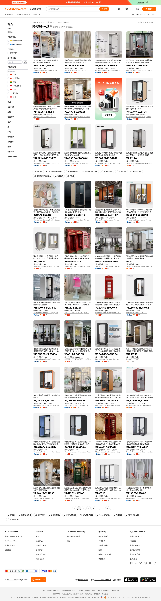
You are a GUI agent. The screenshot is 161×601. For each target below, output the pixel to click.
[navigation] (18, 265)
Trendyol (105, 590)
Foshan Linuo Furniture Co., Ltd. (107, 359)
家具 (42, 22)
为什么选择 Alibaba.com (13, 536)
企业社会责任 (10, 545)
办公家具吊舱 (55, 515)
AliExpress (47, 590)
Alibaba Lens (12, 580)
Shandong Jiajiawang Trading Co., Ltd (46, 220)
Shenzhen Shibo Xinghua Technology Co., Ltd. (77, 266)
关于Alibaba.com (11, 531)
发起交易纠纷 (103, 545)
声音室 (12, 515)
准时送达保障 (41, 545)
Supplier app (83, 580)
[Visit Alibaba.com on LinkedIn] (135, 563)
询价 (68, 541)
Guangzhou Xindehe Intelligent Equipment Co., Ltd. (139, 117)
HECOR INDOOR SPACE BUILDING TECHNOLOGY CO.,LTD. (108, 163)
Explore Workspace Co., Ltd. (136, 313)
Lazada (80, 590)
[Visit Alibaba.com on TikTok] (154, 563)
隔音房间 (119, 515)
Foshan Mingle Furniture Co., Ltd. (107, 220)
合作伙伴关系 (135, 554)
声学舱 (72, 176)
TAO (98, 590)
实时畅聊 (102, 541)
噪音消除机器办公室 (55, 171)
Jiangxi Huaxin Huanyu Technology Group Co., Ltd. (139, 266)
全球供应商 (35, 9)
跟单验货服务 (41, 554)
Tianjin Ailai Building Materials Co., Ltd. (139, 163)
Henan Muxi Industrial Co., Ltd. (75, 70)
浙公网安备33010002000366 (119, 597)
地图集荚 (60, 176)
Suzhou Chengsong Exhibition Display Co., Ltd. (108, 498)
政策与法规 (40, 559)
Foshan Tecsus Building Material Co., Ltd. (108, 405)
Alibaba (35, 22)
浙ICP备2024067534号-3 (140, 597)
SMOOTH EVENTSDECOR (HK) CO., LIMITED (77, 359)
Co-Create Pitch (11, 541)
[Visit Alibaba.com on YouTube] (150, 563)
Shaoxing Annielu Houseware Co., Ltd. (108, 452)
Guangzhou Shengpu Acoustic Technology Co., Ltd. (77, 117)
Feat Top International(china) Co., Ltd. (108, 313)
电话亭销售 (41, 515)
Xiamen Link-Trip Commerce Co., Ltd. (77, 405)
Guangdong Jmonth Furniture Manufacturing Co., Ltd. (77, 452)
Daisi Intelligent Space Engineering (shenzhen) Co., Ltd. (46, 359)
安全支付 (39, 536)
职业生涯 (8, 550)
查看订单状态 (135, 545)
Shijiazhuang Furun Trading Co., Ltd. (139, 498)
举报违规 (102, 559)
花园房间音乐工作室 (91, 171)
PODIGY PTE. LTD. (132, 359)
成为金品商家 (135, 550)
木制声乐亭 (122, 171)
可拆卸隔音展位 (73, 171)
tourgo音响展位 (104, 515)
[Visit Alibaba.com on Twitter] (140, 563)
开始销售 (133, 541)
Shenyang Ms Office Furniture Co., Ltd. (46, 452)
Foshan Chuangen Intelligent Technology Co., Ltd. (139, 70)
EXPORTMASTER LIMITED (43, 498)
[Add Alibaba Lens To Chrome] (38, 579)
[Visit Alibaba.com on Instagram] (145, 563)
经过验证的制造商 (73, 536)
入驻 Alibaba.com (136, 536)
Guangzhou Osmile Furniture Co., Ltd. (77, 163)
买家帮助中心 (103, 536)
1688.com (56, 590)
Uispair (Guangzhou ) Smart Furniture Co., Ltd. (139, 452)
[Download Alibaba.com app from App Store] (131, 579)
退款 (100, 550)
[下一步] (112, 508)
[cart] (127, 9)
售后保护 (39, 550)
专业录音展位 (108, 171)
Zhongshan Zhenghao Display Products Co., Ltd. (46, 313)
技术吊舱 (39, 171)
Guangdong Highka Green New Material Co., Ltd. (46, 405)
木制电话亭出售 (71, 515)
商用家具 (51, 22)
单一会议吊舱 (137, 171)
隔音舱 (10, 32)
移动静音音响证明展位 (44, 176)
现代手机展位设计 (134, 515)
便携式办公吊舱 (26, 515)
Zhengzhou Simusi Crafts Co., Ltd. (76, 498)
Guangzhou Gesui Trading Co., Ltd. (138, 220)
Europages (115, 590)
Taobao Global (90, 590)
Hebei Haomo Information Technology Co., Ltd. (46, 266)
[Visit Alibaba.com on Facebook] (131, 563)
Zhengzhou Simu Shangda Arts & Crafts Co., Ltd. (46, 70)
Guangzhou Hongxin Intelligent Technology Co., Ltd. (108, 70)
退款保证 (39, 541)
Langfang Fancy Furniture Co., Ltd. (76, 220)
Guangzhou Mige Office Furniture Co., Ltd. (139, 405)
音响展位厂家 (14, 519)
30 (107, 508)
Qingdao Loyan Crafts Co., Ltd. (44, 117)
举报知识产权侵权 (105, 554)
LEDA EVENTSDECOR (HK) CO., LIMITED (77, 313)
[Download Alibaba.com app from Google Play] (148, 579)
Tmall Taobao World (69, 590)
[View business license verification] (102, 597)
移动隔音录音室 (88, 515)
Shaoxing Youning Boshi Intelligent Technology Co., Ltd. (108, 266)
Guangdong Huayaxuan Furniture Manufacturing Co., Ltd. (46, 163)
